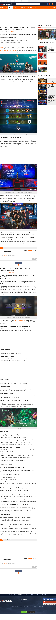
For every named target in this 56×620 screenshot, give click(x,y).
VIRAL (15, 7)
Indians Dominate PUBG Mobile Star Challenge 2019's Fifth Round (13, 42)
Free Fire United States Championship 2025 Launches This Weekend (51, 91)
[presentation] (3, 248)
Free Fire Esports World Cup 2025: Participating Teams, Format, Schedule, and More (51, 81)
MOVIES (31, 7)
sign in (5, 255)
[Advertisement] (18, 17)
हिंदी (53, 7)
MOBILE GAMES (12, 594)
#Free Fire (12, 0)
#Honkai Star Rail (25, 0)
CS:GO (1, 47)
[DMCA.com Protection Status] (28, 613)
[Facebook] (47, 4)
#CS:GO (6, 539)
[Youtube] (49, 4)
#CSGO (6, 248)
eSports (12, 31)
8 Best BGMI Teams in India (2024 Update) (51, 101)
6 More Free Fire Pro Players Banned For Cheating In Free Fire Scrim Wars (52, 56)
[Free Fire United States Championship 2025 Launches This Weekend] (42, 91)
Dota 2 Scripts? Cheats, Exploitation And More (52, 68)
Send (34, 258)
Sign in (54, 3)
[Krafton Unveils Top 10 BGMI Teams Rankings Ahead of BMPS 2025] (42, 97)
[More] (35, 7)
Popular (34, 250)
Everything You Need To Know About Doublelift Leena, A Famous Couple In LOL (52, 49)
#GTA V (8, 0)
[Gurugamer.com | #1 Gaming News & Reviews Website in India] (6, 4)
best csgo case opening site (20, 320)
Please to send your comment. (9, 255)
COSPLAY (26, 7)
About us (33, 598)
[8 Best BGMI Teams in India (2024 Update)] (42, 102)
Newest (29, 250)
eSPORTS (10, 7)
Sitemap (32, 601)
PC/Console (11, 272)
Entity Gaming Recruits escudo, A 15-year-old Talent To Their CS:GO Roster (14, 43)
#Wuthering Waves (18, 0)
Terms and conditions (35, 600)
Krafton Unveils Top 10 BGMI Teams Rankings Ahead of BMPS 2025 (51, 97)
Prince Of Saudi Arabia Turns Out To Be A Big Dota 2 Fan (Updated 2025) (47, 42)
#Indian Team (11, 248)
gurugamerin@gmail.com (20, 601)
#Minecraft (4, 0)
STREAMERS (20, 7)
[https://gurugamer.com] (6, 601)
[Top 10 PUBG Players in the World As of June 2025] (42, 86)
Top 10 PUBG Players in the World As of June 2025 (51, 86)
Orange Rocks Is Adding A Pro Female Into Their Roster (52, 62)
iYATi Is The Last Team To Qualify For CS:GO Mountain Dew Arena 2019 (14, 40)
